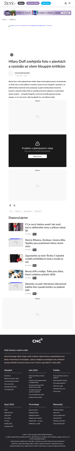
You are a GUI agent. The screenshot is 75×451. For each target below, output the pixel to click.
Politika (56, 370)
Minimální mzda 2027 (59, 421)
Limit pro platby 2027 (59, 415)
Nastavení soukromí (44, 443)
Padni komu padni (58, 386)
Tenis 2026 (7, 418)
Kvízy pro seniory (9, 384)
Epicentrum (7, 376)
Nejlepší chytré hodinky (35, 418)
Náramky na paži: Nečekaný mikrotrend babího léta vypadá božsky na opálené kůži (45, 287)
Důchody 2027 (57, 418)
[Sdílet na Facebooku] (10, 205)
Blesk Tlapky (22, 356)
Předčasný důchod (58, 410)
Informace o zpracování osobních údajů (22, 443)
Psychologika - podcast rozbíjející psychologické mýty (38, 359)
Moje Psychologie (10, 356)
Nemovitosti (14, 359)
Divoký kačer (57, 391)
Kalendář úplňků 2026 (10, 386)
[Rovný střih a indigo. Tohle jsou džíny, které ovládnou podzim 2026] (16, 274)
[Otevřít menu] (69, 3)
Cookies (36, 443)
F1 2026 (6, 421)
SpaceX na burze (33, 410)
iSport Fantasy (44, 356)
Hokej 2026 (7, 415)
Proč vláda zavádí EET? (59, 383)
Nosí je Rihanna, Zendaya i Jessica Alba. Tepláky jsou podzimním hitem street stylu (45, 243)
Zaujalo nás (12, 19)
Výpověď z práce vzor (59, 388)
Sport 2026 (9, 404)
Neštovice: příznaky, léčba (11, 378)
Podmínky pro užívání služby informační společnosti (50, 441)
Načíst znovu (37, 156)
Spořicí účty (56, 412)
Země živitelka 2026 (59, 423)
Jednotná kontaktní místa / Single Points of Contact (24, 446)
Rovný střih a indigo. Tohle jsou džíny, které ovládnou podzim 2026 (44, 273)
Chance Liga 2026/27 (43, 362)
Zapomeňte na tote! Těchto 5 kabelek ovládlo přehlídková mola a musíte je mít (44, 259)
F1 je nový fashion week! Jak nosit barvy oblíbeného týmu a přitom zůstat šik (45, 227)
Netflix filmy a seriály (34, 423)
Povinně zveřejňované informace (56, 446)
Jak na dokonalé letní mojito (36, 394)
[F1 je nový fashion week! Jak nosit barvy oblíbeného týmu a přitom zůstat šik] (16, 229)
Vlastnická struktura (57, 443)
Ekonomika (58, 404)
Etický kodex (42, 446)
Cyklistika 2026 (8, 426)
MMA (6, 410)
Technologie (34, 404)
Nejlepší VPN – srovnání (35, 421)
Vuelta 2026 (56, 362)
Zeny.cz (4, 19)
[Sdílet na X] (14, 205)
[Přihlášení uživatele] (66, 3)
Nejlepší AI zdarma (34, 415)
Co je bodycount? (9, 389)
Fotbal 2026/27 (8, 412)
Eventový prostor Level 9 (26, 362)
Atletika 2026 (8, 423)
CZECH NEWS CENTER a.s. (45, 434)
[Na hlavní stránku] (10, 3)
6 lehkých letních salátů (35, 397)
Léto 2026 (33, 370)
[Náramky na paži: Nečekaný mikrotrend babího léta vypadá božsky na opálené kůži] (16, 288)
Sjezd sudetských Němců (60, 380)
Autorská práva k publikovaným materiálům (22, 441)
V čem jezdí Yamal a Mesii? (11, 381)
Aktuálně (8, 370)
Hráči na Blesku (33, 356)
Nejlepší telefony (33, 412)
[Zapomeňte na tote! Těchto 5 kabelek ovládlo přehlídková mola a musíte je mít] (16, 260)
